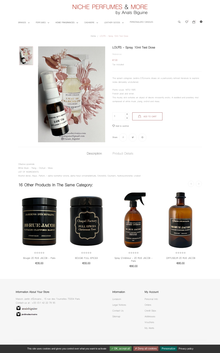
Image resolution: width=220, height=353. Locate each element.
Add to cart (150, 116)
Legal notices (119, 305)
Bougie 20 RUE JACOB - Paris (39, 258)
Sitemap (116, 316)
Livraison (116, 299)
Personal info (151, 299)
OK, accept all (121, 348)
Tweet (133, 137)
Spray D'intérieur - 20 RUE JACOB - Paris (134, 260)
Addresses (150, 316)
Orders (148, 305)
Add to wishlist (122, 126)
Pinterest (142, 137)
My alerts (149, 328)
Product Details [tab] (123, 154)
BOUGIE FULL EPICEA (86, 258)
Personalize (168, 348)
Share (123, 137)
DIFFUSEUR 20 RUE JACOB (180, 258)
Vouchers (149, 322)
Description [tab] (94, 154)
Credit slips (150, 310)
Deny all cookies (147, 348)
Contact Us (118, 310)
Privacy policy (186, 348)
